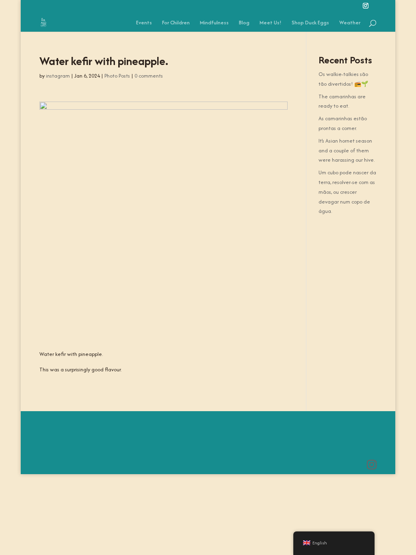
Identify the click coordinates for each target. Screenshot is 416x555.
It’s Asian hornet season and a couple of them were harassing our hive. (346, 150)
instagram (58, 76)
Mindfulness (214, 23)
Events (144, 23)
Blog (244, 23)
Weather (349, 23)
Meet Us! (271, 23)
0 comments (148, 76)
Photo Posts (117, 76)
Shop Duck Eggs (310, 23)
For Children (176, 23)
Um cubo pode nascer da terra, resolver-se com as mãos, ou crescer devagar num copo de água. (347, 192)
